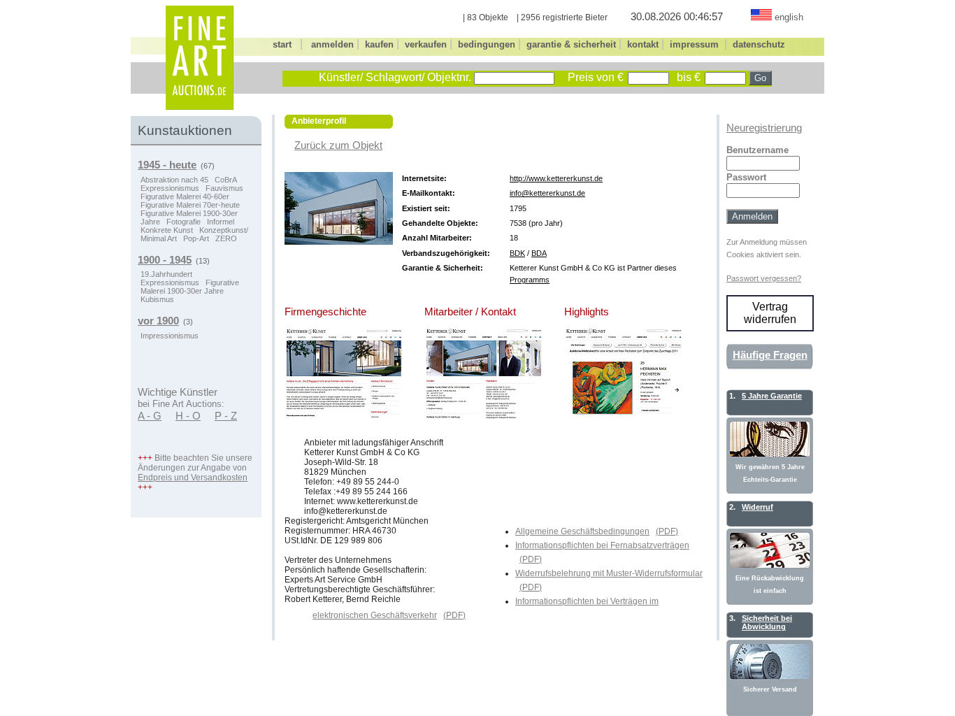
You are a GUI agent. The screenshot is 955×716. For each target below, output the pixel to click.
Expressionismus (170, 188)
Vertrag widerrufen (770, 313)
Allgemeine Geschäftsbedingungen (582, 531)
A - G (149, 416)
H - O (188, 416)
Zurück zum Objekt (338, 145)
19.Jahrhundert (166, 274)
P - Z (226, 416)
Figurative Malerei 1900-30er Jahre (190, 286)
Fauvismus (224, 188)
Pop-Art (196, 238)
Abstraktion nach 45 (174, 180)
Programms (530, 279)
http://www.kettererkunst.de (556, 178)
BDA (539, 253)
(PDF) (667, 531)
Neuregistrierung (764, 128)
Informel (220, 221)
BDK (517, 253)
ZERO (226, 238)
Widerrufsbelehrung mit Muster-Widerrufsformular (609, 573)
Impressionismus (170, 335)
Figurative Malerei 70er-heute (190, 205)
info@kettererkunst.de (547, 193)
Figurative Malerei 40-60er (185, 196)
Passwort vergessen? (763, 278)
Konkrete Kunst (167, 230)
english (789, 17)
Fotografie (183, 221)
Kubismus (157, 299)
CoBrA (226, 180)
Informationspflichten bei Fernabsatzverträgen (602, 545)
